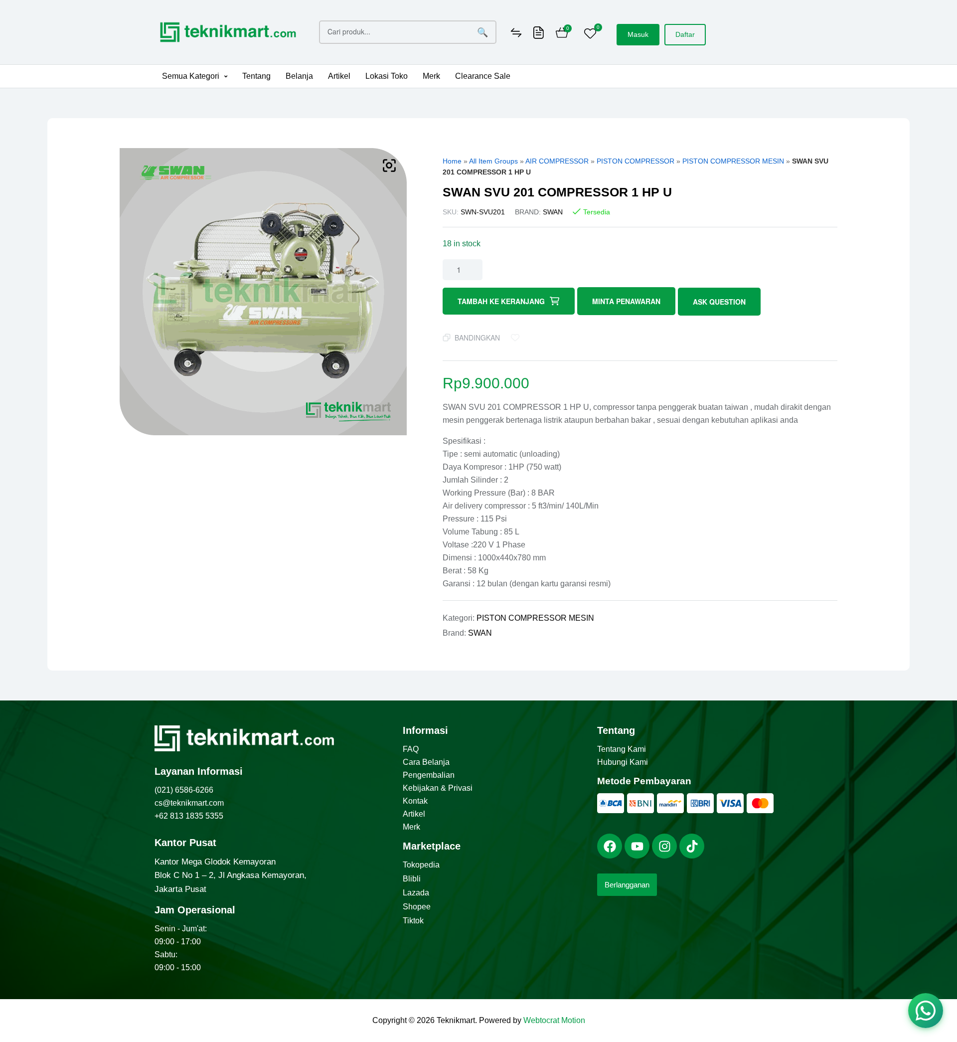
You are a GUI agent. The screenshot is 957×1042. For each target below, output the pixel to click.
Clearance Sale (482, 76)
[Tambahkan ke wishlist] (517, 338)
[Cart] (562, 33)
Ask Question (719, 302)
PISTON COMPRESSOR (635, 161)
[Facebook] (609, 846)
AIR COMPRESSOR (557, 161)
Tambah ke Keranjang (501, 301)
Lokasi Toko (386, 76)
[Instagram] (664, 846)
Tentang (256, 76)
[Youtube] (637, 846)
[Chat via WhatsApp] (925, 1010)
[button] (195, 76)
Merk (431, 76)
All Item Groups (493, 161)
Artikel (339, 76)
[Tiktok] (691, 846)
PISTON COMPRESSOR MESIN (733, 161)
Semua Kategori (190, 76)
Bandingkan (477, 338)
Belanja (299, 76)
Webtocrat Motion (554, 1020)
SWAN (553, 212)
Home (452, 161)
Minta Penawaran (626, 301)
